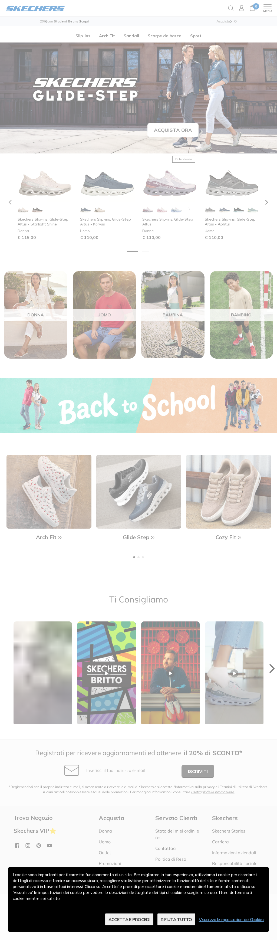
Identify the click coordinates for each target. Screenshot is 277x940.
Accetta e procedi (129, 919)
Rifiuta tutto (176, 919)
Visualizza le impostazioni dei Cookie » (231, 919)
